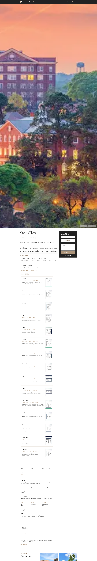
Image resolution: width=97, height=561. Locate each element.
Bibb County (27, 230)
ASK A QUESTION (67, 252)
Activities (44, 260)
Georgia (21, 230)
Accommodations (24, 260)
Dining (50, 260)
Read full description (23, 255)
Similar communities (24, 553)
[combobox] (35, 1)
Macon (32, 230)
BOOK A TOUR (68, 240)
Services (38, 260)
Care (55, 260)
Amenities (32, 260)
